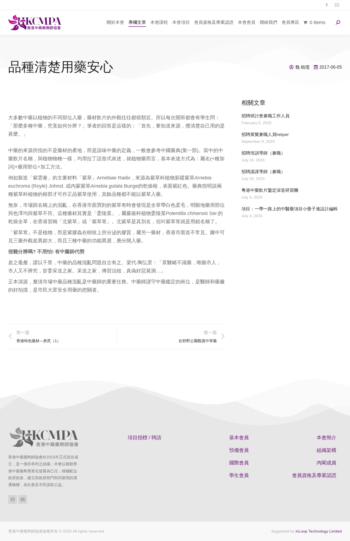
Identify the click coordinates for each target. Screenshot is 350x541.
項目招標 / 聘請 (144, 437)
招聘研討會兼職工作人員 (265, 116)
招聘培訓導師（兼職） (263, 153)
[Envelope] (22, 499)
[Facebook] (12, 499)
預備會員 (239, 450)
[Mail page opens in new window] (337, 5)
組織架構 (326, 450)
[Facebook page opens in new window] (327, 5)
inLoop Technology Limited (319, 531)
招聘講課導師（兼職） (263, 172)
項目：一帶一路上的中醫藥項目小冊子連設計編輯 (289, 209)
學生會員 (239, 475)
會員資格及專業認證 (314, 475)
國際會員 (239, 463)
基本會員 (239, 437)
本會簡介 (326, 437)
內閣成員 (326, 463)
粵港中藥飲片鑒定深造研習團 (269, 190)
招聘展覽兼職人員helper (265, 135)
